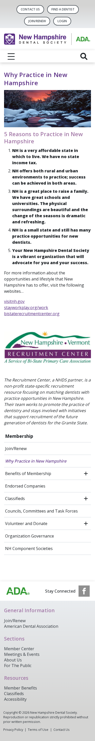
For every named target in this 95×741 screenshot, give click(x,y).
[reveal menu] (11, 56)
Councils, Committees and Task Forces (41, 511)
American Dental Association (31, 626)
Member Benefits (20, 688)
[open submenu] (86, 473)
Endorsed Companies (25, 486)
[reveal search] (84, 56)
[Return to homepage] (47, 39)
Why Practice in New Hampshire (35, 461)
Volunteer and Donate (26, 523)
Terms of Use (38, 729)
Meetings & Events (22, 654)
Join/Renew (37, 21)
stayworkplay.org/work (26, 307)
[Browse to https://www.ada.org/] (18, 591)
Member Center (19, 648)
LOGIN (62, 21)
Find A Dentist (62, 9)
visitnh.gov (14, 301)
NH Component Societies (29, 548)
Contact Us (30, 9)
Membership (19, 436)
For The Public (17, 665)
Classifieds (15, 498)
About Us (13, 660)
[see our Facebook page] (84, 591)
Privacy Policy (13, 729)
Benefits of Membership (28, 473)
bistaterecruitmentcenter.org (32, 313)
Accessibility (15, 699)
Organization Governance (29, 536)
